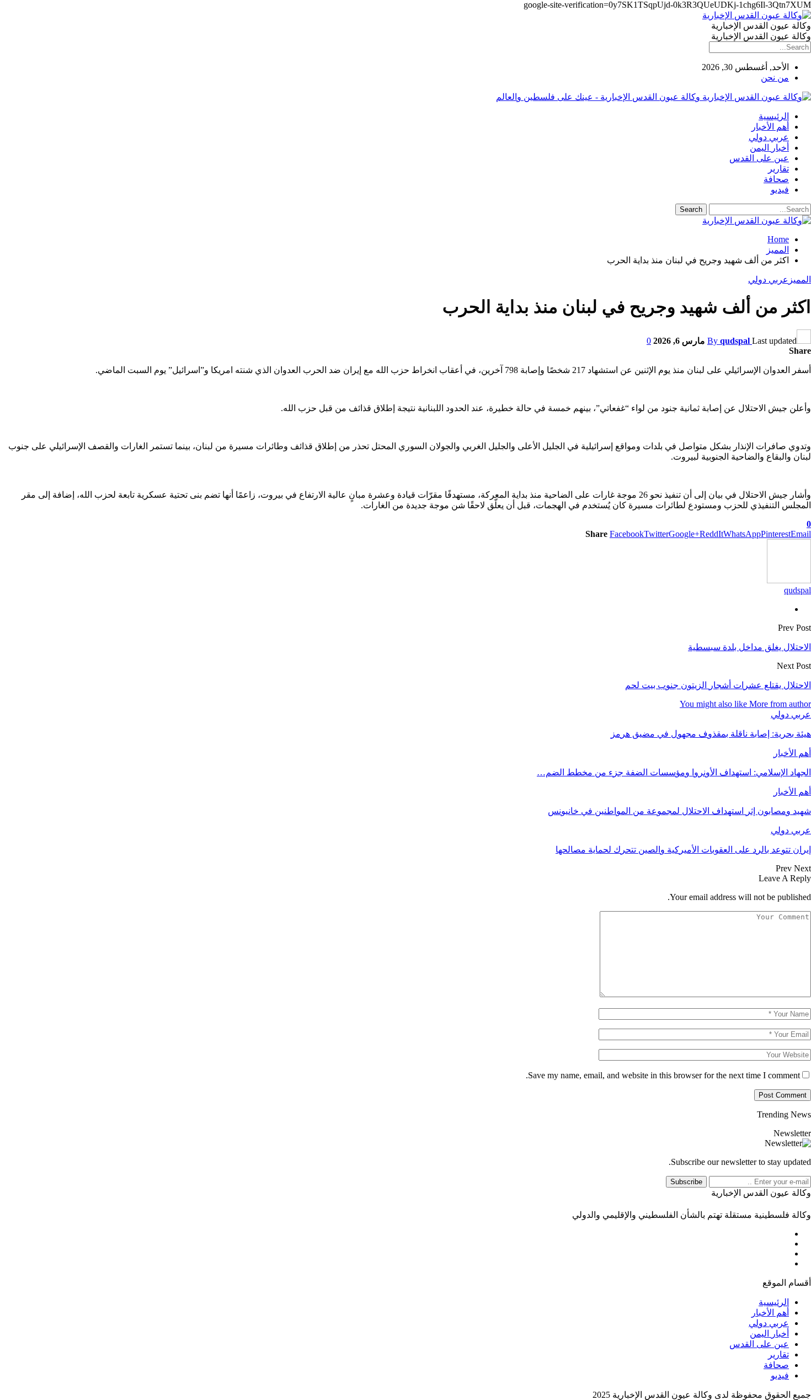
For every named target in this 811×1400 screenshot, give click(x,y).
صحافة (776, 179)
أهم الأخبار (770, 126)
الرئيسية (774, 116)
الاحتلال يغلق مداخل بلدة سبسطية (749, 647)
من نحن (775, 77)
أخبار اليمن (769, 147)
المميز (799, 279)
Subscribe (686, 1182)
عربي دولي (769, 137)
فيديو (780, 189)
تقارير (778, 168)
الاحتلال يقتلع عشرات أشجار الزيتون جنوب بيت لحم (718, 685)
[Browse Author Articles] (789, 580)
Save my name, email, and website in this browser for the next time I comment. (663, 1075)
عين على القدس (759, 158)
